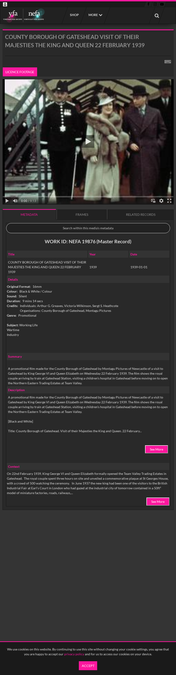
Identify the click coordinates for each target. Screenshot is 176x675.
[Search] (156, 15)
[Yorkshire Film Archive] (24, 15)
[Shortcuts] (168, 61)
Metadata (29, 214)
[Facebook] (148, 4)
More (93, 15)
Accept (88, 666)
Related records (140, 214)
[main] (88, 281)
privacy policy (74, 654)
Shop (74, 15)
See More (156, 449)
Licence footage (20, 72)
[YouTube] (162, 4)
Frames (82, 214)
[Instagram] (155, 4)
